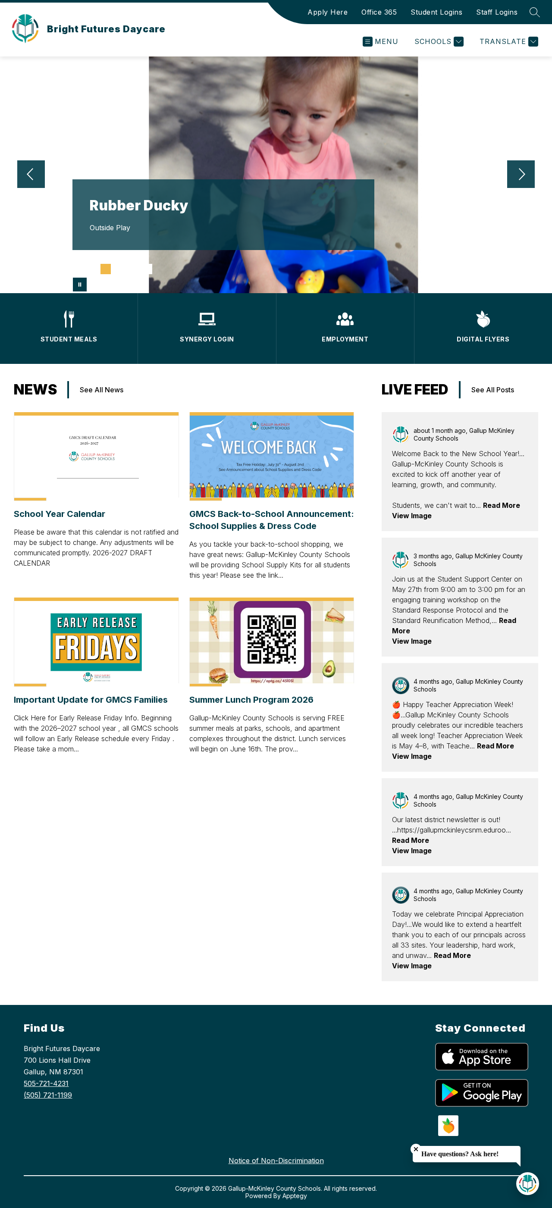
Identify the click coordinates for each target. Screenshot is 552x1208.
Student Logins (436, 12)
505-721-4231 (46, 1083)
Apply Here (327, 12)
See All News (101, 389)
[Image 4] (119, 269)
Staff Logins (497, 12)
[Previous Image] (31, 175)
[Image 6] (147, 269)
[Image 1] (78, 269)
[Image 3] (105, 269)
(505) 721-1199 (48, 1095)
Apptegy (294, 1195)
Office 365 (379, 12)
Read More (501, 505)
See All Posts (492, 389)
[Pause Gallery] (80, 284)
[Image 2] (92, 269)
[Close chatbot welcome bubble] (416, 1149)
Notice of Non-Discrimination (276, 1160)
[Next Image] (521, 175)
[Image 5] (133, 269)
